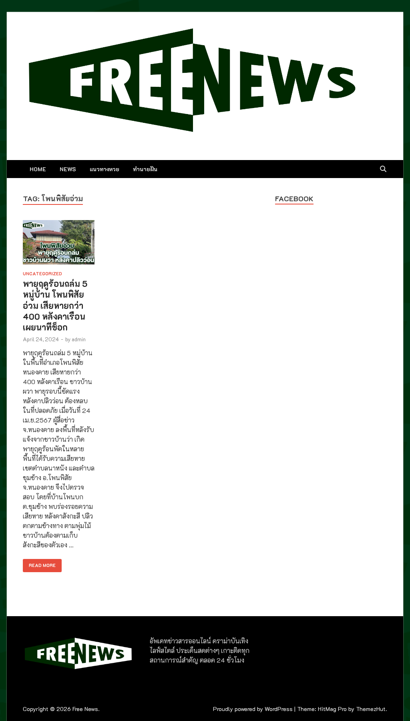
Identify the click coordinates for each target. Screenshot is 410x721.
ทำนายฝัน (145, 169)
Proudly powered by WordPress (253, 709)
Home (38, 169)
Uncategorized (42, 273)
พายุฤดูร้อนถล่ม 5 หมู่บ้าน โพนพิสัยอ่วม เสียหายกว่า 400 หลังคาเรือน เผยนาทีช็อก (55, 305)
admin (79, 339)
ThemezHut (371, 709)
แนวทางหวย (104, 169)
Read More (39, 563)
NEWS (68, 169)
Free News (85, 709)
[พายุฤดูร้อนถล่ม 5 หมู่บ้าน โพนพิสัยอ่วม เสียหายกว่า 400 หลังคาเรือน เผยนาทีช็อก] (58, 243)
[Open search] (383, 169)
